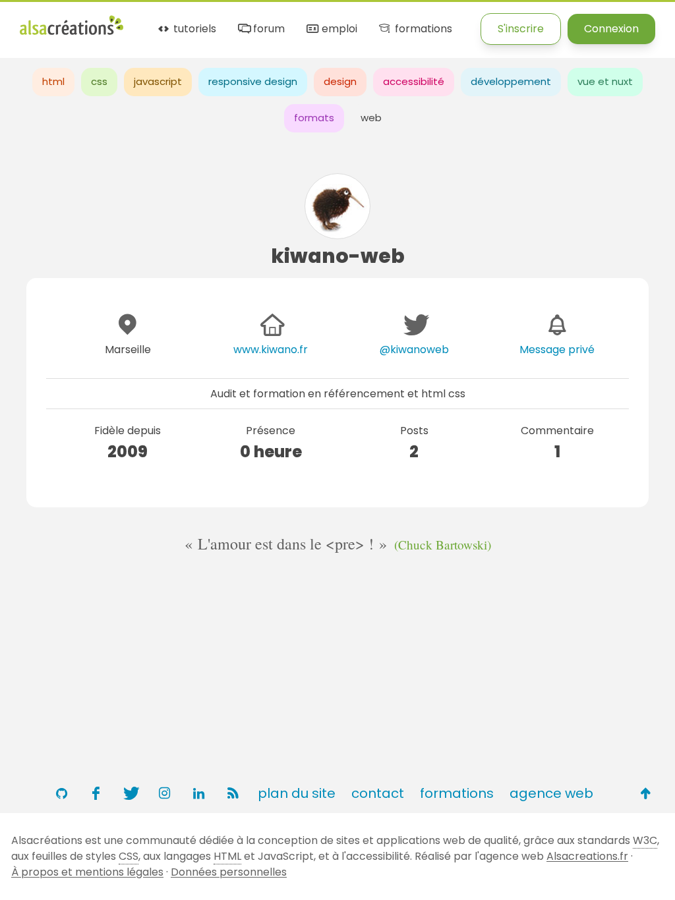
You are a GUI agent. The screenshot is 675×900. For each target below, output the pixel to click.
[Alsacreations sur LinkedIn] (198, 793)
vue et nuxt (605, 81)
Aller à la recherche (259, 21)
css (99, 81)
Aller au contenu (149, 21)
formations (422, 29)
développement (511, 81)
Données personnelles (229, 872)
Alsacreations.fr (587, 856)
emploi (338, 29)
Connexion (611, 28)
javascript (158, 81)
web (371, 118)
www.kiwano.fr (270, 349)
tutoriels (193, 29)
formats (314, 118)
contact (377, 793)
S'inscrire (521, 28)
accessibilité (413, 81)
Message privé (557, 349)
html (53, 81)
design (340, 81)
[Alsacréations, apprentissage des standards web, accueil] (71, 33)
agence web (551, 793)
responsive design (252, 81)
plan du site (297, 793)
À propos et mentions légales (87, 872)
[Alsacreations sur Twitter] (130, 793)
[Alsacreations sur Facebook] (95, 793)
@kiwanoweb (414, 349)
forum (267, 29)
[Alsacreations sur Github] (61, 793)
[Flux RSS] (232, 793)
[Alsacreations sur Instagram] (164, 793)
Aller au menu (55, 21)
